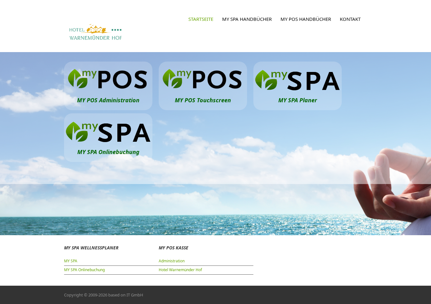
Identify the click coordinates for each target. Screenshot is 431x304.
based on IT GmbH (125, 295)
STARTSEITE (200, 19)
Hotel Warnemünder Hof (180, 269)
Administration (172, 261)
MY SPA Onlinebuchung (84, 269)
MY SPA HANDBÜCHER (247, 19)
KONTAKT (350, 19)
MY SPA (70, 261)
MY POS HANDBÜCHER (305, 19)
